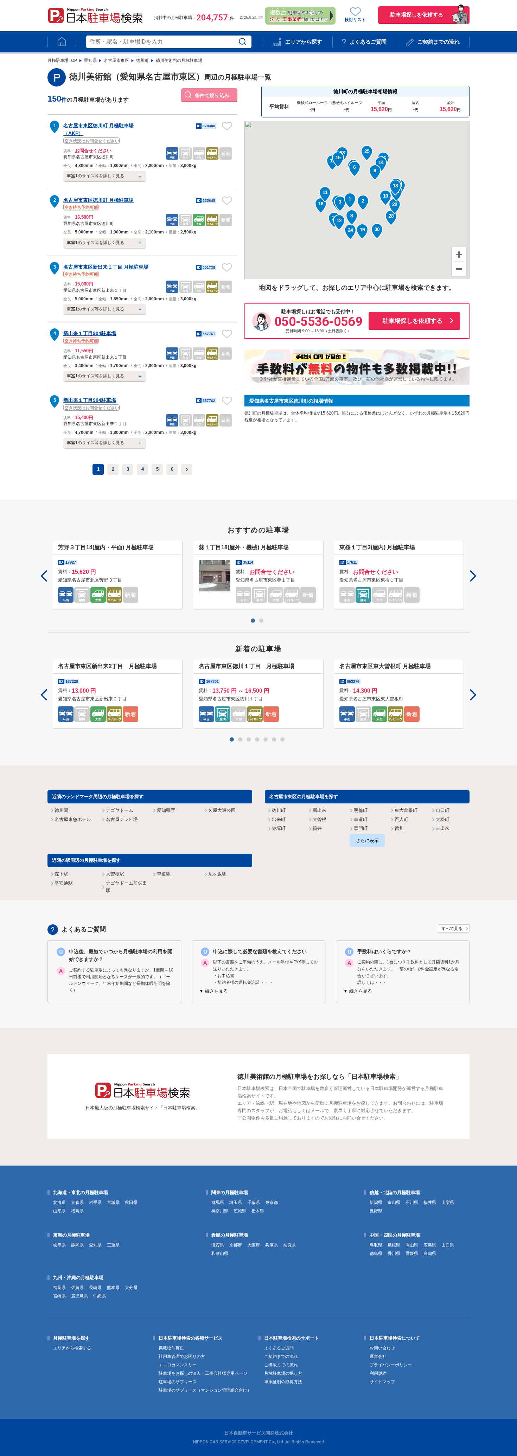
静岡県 (77, 1245)
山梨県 (447, 1202)
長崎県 (95, 1287)
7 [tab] (283, 740)
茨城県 (240, 1210)
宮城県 (113, 1202)
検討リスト (355, 19)
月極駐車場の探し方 (283, 1373)
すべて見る (451, 928)
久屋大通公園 (222, 810)
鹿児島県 (79, 1296)
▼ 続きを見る (213, 991)
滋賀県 (217, 1245)
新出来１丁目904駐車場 (89, 333)
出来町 (279, 819)
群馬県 (217, 1202)
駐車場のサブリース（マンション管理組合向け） (205, 1390)
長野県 (376, 1210)
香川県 (394, 1253)
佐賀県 (77, 1287)
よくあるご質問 (368, 42)
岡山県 (412, 1245)
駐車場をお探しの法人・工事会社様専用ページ (203, 1373)
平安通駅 (64, 883)
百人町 (401, 819)
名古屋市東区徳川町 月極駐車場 (98, 200)
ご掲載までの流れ (281, 1364)
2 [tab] (262, 622)
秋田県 (131, 1202)
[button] (350, 201)
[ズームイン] (459, 254)
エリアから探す (303, 42)
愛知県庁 (166, 810)
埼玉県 (235, 1202)
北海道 (59, 1202)
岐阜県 (59, 1245)
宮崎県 (59, 1296)
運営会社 (378, 1356)
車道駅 (164, 874)
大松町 (442, 819)
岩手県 (95, 1202)
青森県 (77, 1202)
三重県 (113, 1245)
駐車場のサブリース (178, 1381)
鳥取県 (376, 1245)
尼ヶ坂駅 (217, 874)
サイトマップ (382, 1381)
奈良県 (289, 1245)
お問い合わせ (382, 1348)
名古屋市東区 (116, 60)
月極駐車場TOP (62, 60)
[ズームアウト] (459, 269)
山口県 (447, 1245)
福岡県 (59, 1287)
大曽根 (319, 819)
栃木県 (257, 1210)
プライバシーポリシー (391, 1364)
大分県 (131, 1287)
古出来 (442, 828)
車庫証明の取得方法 (283, 1381)
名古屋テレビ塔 (122, 819)
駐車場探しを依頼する (416, 15)
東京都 (271, 1202)
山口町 (442, 810)
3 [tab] (250, 740)
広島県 (429, 1245)
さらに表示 (367, 840)
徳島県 (376, 1253)
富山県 (394, 1202)
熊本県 (113, 1287)
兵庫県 (271, 1245)
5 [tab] (266, 740)
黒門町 (361, 828)
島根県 (394, 1245)
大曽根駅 (115, 874)
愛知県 (90, 60)
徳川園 (61, 810)
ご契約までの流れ (438, 42)
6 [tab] (275, 740)
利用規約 (378, 1373)
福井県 (429, 1202)
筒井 (317, 828)
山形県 (59, 1210)
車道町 (361, 819)
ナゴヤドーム (119, 810)
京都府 (235, 1245)
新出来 (319, 810)
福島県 (77, 1210)
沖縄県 (99, 1296)
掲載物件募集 (171, 1348)
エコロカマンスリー (178, 1364)
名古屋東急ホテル (73, 819)
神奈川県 (219, 1210)
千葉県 (253, 1202)
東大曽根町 (406, 810)
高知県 (429, 1253)
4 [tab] (258, 740)
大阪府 (253, 1245)
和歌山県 (219, 1253)
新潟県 (376, 1202)
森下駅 (61, 874)
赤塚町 (279, 828)
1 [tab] (254, 622)
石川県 (412, 1202)
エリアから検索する (72, 1348)
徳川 (399, 828)
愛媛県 (412, 1253)
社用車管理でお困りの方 (182, 1356)
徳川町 (142, 60)
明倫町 (361, 810)
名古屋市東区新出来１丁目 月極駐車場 (105, 267)
